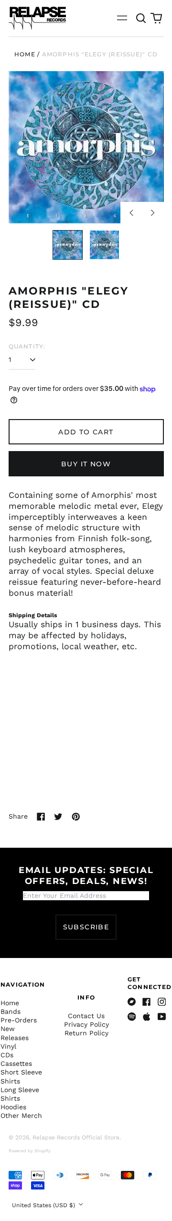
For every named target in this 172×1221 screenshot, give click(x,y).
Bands (10, 1011)
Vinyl (8, 1046)
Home (24, 54)
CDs (6, 1055)
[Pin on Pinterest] (76, 816)
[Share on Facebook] (41, 816)
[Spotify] (132, 1016)
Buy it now (86, 464)
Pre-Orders (18, 1020)
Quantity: (27, 346)
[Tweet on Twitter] (58, 816)
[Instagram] (162, 1002)
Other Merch (21, 1115)
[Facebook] (146, 1002)
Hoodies (13, 1107)
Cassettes (16, 1063)
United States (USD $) (44, 1205)
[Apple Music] (146, 1016)
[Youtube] (162, 1016)
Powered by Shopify (30, 1150)
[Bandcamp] (132, 1002)
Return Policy (86, 1033)
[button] (141, 18)
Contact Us (86, 1016)
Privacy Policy (86, 1024)
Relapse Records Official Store (75, 1137)
